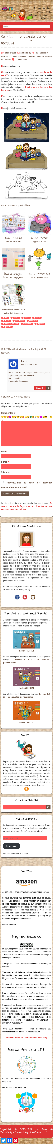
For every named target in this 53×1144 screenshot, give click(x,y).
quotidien (8, 327)
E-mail (5, 462)
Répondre (40, 388)
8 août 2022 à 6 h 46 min (28, 364)
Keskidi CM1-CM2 (26, 722)
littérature (33, 321)
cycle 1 (16, 318)
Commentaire (8, 413)
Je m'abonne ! (11, 846)
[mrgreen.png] (31, 417)
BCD (6, 318)
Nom (4, 451)
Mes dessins (6, 60)
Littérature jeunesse (44, 57)
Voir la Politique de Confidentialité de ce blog (26, 1037)
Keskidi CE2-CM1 (26, 688)
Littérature (22, 57)
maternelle (28, 324)
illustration (20, 321)
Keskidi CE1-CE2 (26, 651)
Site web (5, 472)
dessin (7, 321)
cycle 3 (38, 318)
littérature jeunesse (11, 324)
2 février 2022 (10, 53)
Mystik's (41, 324)
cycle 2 (27, 318)
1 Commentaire (21, 60)
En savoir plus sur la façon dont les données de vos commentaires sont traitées (26, 506)
